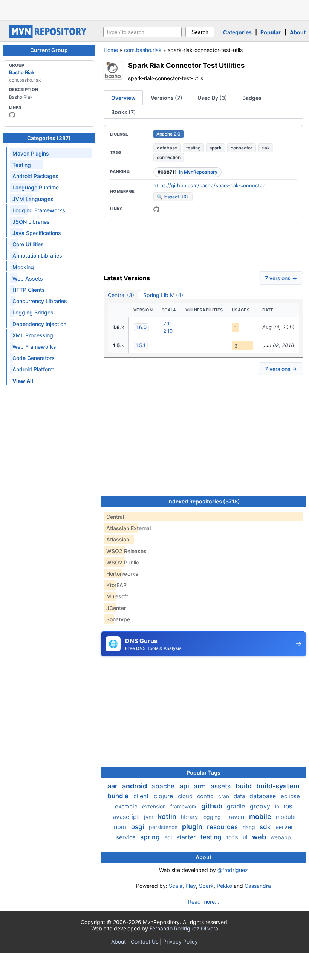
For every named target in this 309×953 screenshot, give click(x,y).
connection (169, 157)
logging (212, 817)
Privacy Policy (180, 941)
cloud (186, 796)
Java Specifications (36, 233)
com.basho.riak (143, 50)
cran (224, 796)
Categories (237, 32)
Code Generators (33, 358)
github (212, 806)
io (278, 806)
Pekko (224, 886)
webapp (281, 837)
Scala (175, 886)
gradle (237, 806)
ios (288, 806)
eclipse (290, 796)
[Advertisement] (154, 9)
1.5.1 (140, 345)
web (260, 837)
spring (151, 837)
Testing (21, 165)
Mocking (23, 267)
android (135, 786)
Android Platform (33, 369)
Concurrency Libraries (39, 301)
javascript (126, 816)
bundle (118, 796)
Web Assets (27, 278)
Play (190, 886)
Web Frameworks (34, 346)
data (240, 796)
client (142, 796)
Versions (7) (166, 98)
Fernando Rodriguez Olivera (184, 928)
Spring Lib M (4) (163, 295)
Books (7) (123, 112)
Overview (123, 98)
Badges (252, 98)
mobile (261, 816)
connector (241, 148)
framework (184, 806)
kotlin (168, 816)
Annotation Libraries (37, 255)
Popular (270, 32)
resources (223, 827)
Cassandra (258, 886)
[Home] (49, 36)
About (298, 32)
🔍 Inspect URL (173, 197)
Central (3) (121, 295)
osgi (138, 827)
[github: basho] (12, 115)
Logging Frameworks (38, 210)
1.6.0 (141, 327)
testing (193, 148)
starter (186, 837)
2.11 (167, 323)
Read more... (203, 901)
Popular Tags (203, 772)
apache (163, 786)
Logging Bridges (33, 312)
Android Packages (35, 176)
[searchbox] (142, 32)
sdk (266, 827)
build (244, 786)
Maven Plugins (30, 153)
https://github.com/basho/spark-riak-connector (209, 185)
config (206, 796)
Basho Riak (21, 72)
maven (235, 816)
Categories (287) (49, 138)
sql (169, 837)
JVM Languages (33, 199)
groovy (261, 806)
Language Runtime (35, 187)
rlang (250, 827)
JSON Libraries (31, 221)
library (190, 816)
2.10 (168, 331)
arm (201, 786)
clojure (164, 796)
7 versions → (281, 278)
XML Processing (32, 335)
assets (222, 786)
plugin (193, 827)
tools (233, 837)
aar (113, 786)
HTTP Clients (28, 290)
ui (246, 837)
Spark (206, 886)
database (167, 148)
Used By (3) (212, 98)
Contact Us (144, 941)
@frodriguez (232, 870)
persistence (164, 827)
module (286, 816)
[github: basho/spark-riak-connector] (156, 209)
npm (121, 827)
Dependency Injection (39, 324)
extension (154, 806)
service (126, 837)
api (185, 786)
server (284, 827)
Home (111, 50)
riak (266, 148)
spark (216, 148)
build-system (278, 786)
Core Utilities (28, 244)
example (127, 806)
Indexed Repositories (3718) (203, 501)
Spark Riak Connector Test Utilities (186, 65)
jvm (149, 816)
